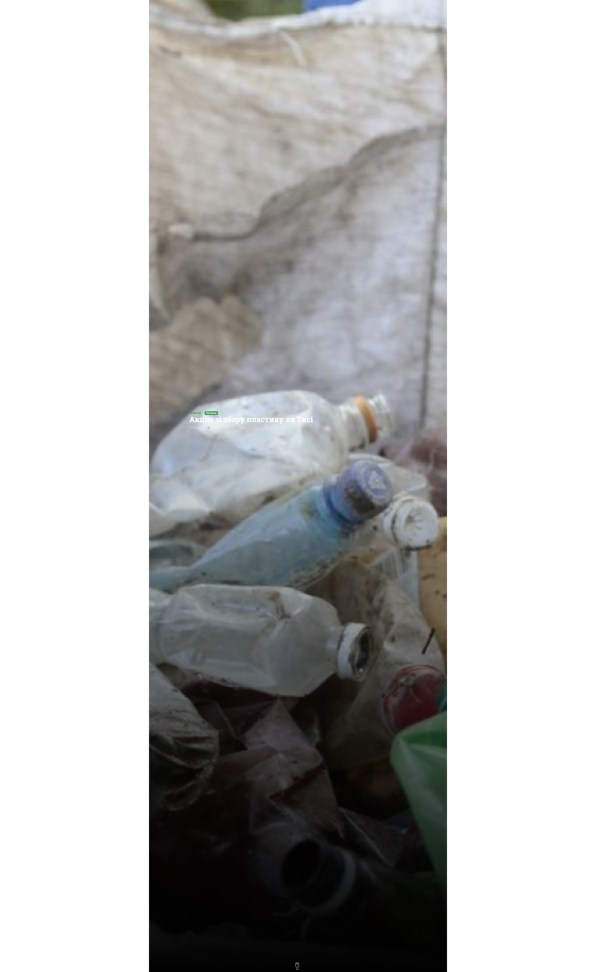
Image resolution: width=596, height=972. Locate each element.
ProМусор (195, 427)
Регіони (211, 413)
